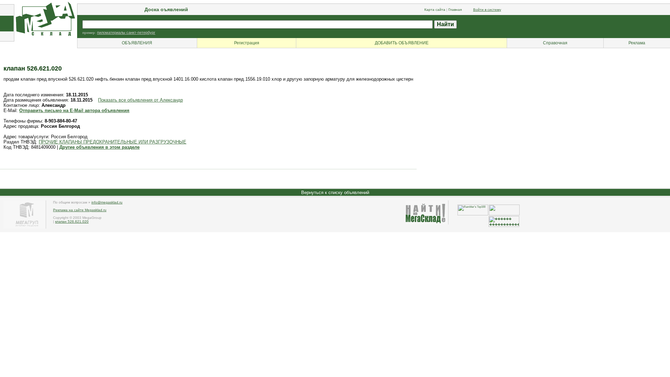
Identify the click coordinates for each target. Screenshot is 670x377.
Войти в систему (487, 10)
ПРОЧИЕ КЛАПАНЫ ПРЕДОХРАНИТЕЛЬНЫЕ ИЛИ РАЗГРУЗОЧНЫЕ (112, 142)
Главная (455, 10)
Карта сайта (434, 10)
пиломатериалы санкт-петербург (126, 32)
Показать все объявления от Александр (140, 100)
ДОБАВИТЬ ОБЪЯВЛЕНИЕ (402, 42)
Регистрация (246, 42)
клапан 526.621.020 (72, 221)
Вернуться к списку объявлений (335, 192)
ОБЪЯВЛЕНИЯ (137, 42)
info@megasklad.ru (106, 202)
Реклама (636, 42)
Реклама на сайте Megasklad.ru (79, 210)
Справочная (555, 42)
